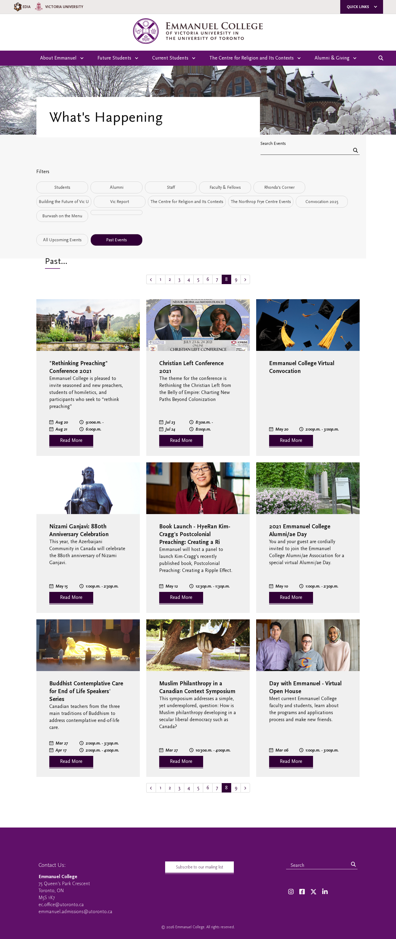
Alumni (116, 187)
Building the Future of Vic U (64, 201)
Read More (71, 440)
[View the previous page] (151, 279)
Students (62, 187)
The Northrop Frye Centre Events (261, 201)
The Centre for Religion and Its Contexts (186, 201)
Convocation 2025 (321, 201)
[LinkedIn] (325, 892)
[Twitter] (313, 892)
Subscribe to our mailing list (199, 867)
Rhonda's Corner (279, 187)
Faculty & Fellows (225, 187)
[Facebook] (302, 892)
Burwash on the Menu (62, 216)
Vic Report (119, 201)
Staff (171, 187)
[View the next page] (245, 279)
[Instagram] (291, 892)
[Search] (356, 151)
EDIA (26, 7)
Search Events (273, 143)
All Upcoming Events (62, 240)
